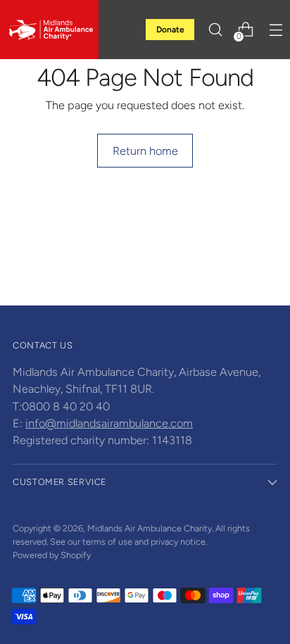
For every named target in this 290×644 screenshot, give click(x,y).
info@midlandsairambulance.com (109, 423)
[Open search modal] (215, 29)
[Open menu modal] (275, 29)
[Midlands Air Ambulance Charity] (49, 29)
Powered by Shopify (52, 555)
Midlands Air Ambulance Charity (149, 528)
